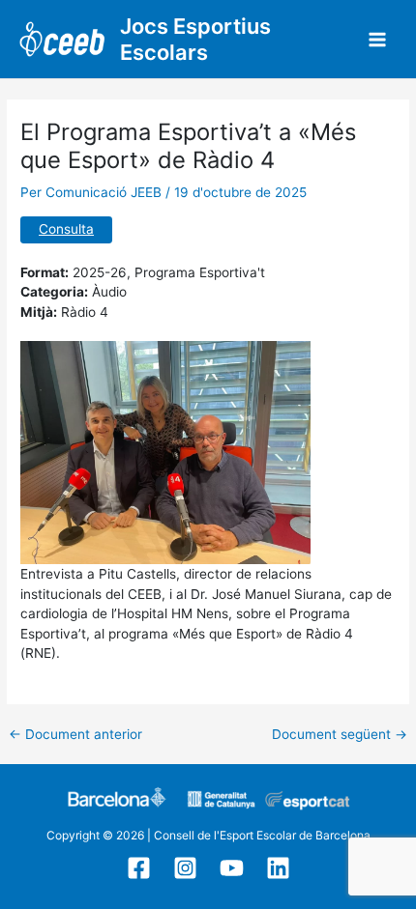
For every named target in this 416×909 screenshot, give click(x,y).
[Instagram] (185, 868)
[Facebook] (139, 868)
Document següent (339, 735)
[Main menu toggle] (378, 39)
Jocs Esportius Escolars (195, 39)
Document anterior (75, 735)
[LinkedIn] (278, 868)
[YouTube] (232, 868)
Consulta (66, 229)
